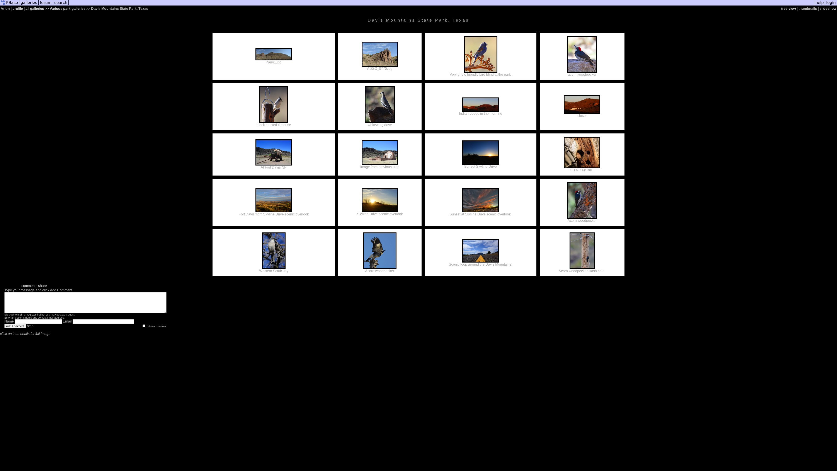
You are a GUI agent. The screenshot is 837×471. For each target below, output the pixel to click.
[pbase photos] (9, 5)
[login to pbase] (831, 5)
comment (28, 286)
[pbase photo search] (61, 5)
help (30, 326)
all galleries (35, 8)
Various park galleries (67, 8)
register (31, 314)
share (42, 286)
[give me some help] (819, 5)
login (20, 314)
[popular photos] (441, 5)
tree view (788, 8)
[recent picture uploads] (29, 5)
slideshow (828, 8)
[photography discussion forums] (46, 5)
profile (17, 8)
